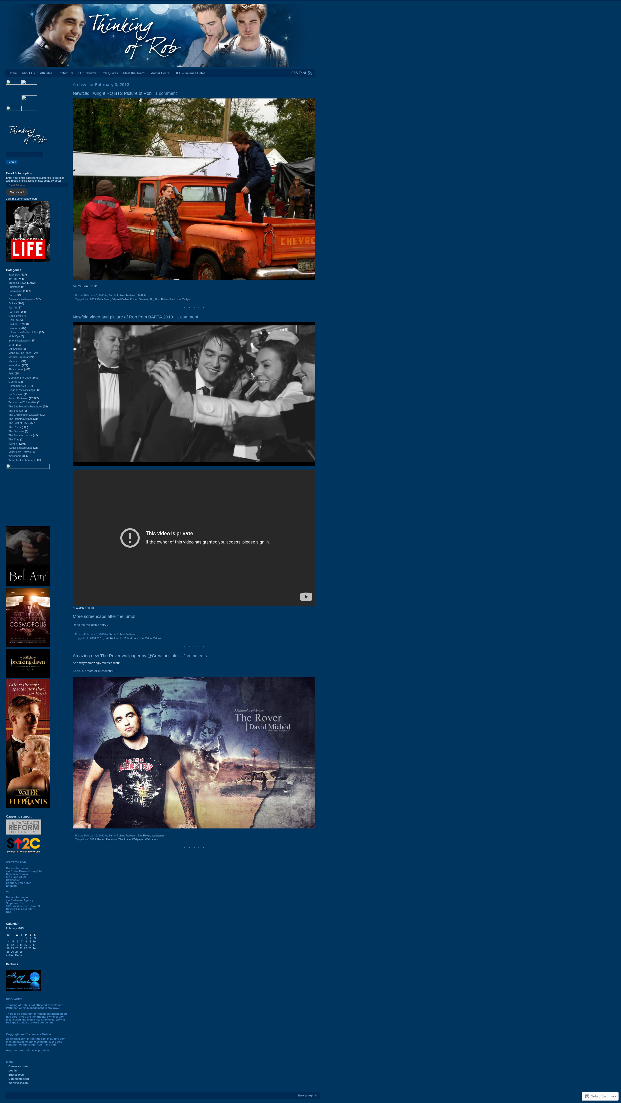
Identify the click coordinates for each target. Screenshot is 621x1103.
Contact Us (65, 73)
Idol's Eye (14, 336)
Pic (151, 299)
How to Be (14, 328)
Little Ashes (15, 348)
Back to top (305, 1095)
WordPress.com (18, 1082)
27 (16, 951)
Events (118, 638)
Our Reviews (87, 73)
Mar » (18, 955)
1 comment (166, 93)
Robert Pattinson (126, 295)
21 (21, 948)
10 (34, 941)
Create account (18, 1066)
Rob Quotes (109, 73)
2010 (93, 638)
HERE (91, 608)
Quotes (12, 381)
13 (16, 944)
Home (12, 73)
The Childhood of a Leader (24, 414)
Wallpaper (138, 839)
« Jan (9, 955)
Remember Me (17, 385)
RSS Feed (298, 73)
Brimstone (14, 286)
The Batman (15, 410)
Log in (12, 1070)
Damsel (12, 295)
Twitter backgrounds (20, 447)
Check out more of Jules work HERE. (97, 671)
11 (8, 944)
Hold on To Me (16, 324)
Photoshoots (15, 369)
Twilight (142, 295)
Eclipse (12, 303)
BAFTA (109, 638)
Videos (157, 638)
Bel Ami (12, 278)
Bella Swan (103, 299)
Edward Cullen (120, 299)
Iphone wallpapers (19, 340)
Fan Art (12, 307)
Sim (111, 295)
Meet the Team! (134, 73)
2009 (93, 299)
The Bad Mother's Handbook (25, 406)
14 (21, 944)
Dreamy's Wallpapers (21, 299)
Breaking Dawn (17, 282)
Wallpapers (158, 835)
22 (25, 948)
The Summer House (20, 435)
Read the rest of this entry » (91, 625)
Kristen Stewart (139, 299)
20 (16, 948)
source (77, 286)
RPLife (93, 286)
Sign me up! (17, 192)
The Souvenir (16, 431)
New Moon (14, 365)
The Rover (144, 835)
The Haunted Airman (20, 418)
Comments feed (18, 1078)
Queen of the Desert (20, 377)
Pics (157, 299)
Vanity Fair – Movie (19, 451)
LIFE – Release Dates (189, 73)
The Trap (13, 439)
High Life (13, 319)
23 (29, 948)
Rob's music (15, 394)
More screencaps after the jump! (104, 616)
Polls (11, 373)
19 (12, 948)
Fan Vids (13, 311)
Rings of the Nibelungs (21, 390)
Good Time (15, 315)
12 (12, 944)
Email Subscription (19, 173)
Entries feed (16, 1074)
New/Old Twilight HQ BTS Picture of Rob (112, 93)
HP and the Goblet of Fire (23, 332)
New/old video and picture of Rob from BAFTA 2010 (123, 317)
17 (34, 944)
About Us (28, 73)
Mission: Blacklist (18, 357)
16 (29, 944)
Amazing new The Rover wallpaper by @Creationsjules (126, 655)
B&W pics (14, 274)
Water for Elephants (20, 460)
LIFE (11, 344)
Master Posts (159, 73)
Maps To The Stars (19, 352)
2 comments (195, 655)
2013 (100, 638)
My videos (14, 361)
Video (148, 638)
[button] (194, 189)
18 (8, 948)
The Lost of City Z (19, 423)
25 (8, 951)
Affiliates (46, 73)
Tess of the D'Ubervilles (22, 402)
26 (12, 951)
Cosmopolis (15, 291)
